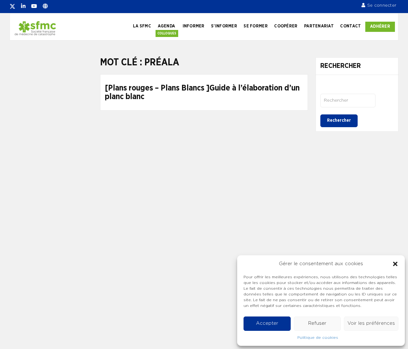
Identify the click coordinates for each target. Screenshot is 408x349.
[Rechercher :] (347, 100)
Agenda (166, 26)
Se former (255, 26)
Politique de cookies (317, 337)
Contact (350, 26)
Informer (194, 26)
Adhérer (380, 26)
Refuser (317, 323)
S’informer (224, 26)
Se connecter (381, 5)
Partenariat (319, 26)
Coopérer (285, 26)
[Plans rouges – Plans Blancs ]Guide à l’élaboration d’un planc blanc (202, 92)
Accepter (267, 323)
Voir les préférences (371, 323)
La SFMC (142, 26)
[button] (395, 264)
